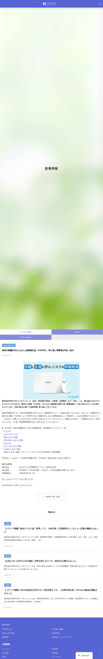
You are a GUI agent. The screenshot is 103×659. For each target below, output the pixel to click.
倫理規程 (5, 637)
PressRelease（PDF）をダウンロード (17, 485)
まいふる (7, 443)
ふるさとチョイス (11, 434)
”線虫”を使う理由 (8, 633)
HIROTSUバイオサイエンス (49, 4)
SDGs (4, 657)
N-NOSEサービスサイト (60, 637)
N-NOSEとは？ (7, 629)
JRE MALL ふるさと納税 (13, 440)
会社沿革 (5, 653)
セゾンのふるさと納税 (12, 446)
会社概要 (55, 649)
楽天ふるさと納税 (11, 437)
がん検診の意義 (57, 629)
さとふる (7, 431)
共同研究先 (56, 633)
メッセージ (6, 649)
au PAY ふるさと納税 (12, 449)
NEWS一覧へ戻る (52, 497)
